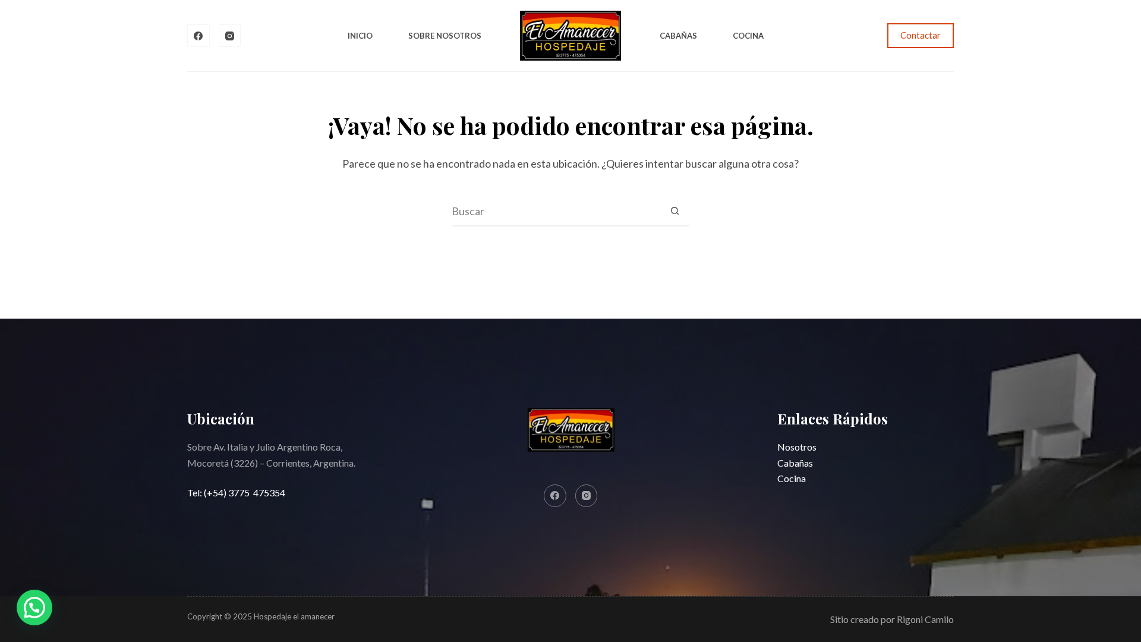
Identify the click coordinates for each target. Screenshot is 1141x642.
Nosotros (797, 446)
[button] (34, 607)
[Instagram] (230, 35)
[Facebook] (198, 35)
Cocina (748, 35)
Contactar (920, 35)
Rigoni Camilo (925, 619)
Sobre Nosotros (444, 35)
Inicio (360, 35)
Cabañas (678, 35)
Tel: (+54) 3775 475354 (236, 492)
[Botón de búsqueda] (674, 211)
